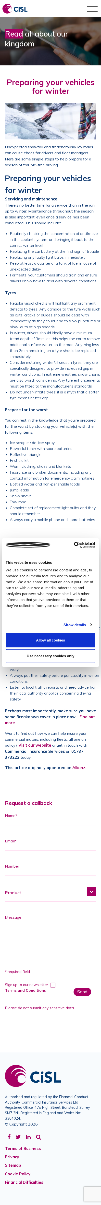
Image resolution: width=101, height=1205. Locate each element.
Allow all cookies (50, 640)
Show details (74, 624)
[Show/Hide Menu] (92, 8)
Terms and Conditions (25, 990)
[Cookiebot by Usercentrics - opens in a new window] (73, 545)
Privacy (12, 1156)
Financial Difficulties (24, 1182)
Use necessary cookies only (50, 656)
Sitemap (13, 1165)
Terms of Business (23, 1148)
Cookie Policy (17, 1173)
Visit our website (34, 745)
